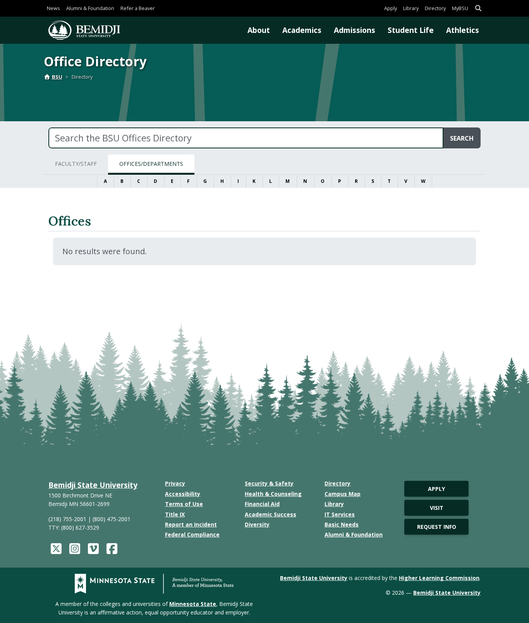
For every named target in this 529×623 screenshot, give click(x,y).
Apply (390, 8)
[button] (478, 8)
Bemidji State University (92, 485)
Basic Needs (342, 524)
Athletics (462, 30)
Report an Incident (191, 524)
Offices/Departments (151, 163)
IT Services (340, 514)
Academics (301, 30)
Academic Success (270, 514)
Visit (436, 507)
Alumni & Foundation (90, 8)
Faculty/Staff (76, 163)
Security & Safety (269, 483)
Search (462, 138)
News (53, 8)
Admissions (354, 30)
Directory (435, 8)
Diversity (257, 524)
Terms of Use (184, 504)
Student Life (411, 30)
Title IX (175, 514)
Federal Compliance (192, 534)
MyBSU (460, 8)
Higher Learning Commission (439, 578)
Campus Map (343, 493)
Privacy (175, 483)
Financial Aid (262, 504)
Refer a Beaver (137, 8)
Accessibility (182, 493)
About (258, 30)
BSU (57, 76)
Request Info (436, 526)
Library (411, 8)
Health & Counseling (273, 493)
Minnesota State (192, 604)
